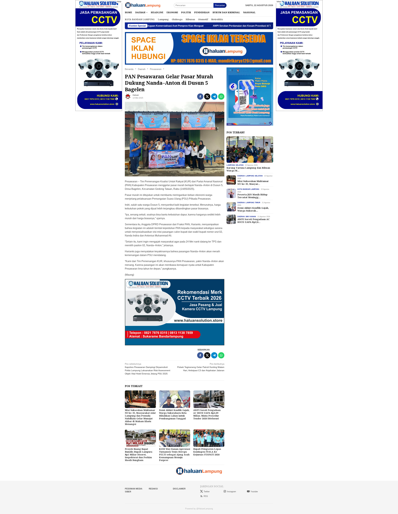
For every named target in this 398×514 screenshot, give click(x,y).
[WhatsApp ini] (221, 96)
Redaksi (153, 489)
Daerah (241, 176)
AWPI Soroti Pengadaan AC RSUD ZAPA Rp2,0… (253, 220)
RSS (206, 496)
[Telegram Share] (214, 96)
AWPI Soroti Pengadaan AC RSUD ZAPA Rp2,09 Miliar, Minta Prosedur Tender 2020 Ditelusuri (207, 414)
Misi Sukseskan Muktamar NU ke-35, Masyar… (253, 182)
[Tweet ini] (207, 96)
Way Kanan (251, 216)
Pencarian (220, 5)
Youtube (254, 491)
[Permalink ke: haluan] (128, 96)
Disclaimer (179, 489)
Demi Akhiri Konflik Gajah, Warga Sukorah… (253, 209)
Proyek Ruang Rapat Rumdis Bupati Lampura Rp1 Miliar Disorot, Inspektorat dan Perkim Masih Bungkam (138, 454)
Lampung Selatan (235, 165)
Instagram (231, 491)
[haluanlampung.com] (143, 5)
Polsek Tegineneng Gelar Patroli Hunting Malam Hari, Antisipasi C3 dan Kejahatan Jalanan (200, 367)
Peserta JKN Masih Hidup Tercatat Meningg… (252, 196)
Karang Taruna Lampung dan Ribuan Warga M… (248, 169)
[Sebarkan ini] (200, 96)
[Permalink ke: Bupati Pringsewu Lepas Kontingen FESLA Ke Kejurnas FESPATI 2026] (208, 438)
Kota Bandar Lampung (248, 189)
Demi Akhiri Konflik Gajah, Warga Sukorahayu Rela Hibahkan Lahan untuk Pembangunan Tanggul (174, 414)
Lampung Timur (253, 202)
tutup (119, 1)
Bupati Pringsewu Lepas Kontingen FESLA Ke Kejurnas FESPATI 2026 (207, 451)
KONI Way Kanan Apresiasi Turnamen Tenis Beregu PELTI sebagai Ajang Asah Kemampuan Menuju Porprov (174, 454)
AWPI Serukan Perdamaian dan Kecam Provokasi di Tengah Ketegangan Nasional (227, 25)
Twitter (207, 491)
